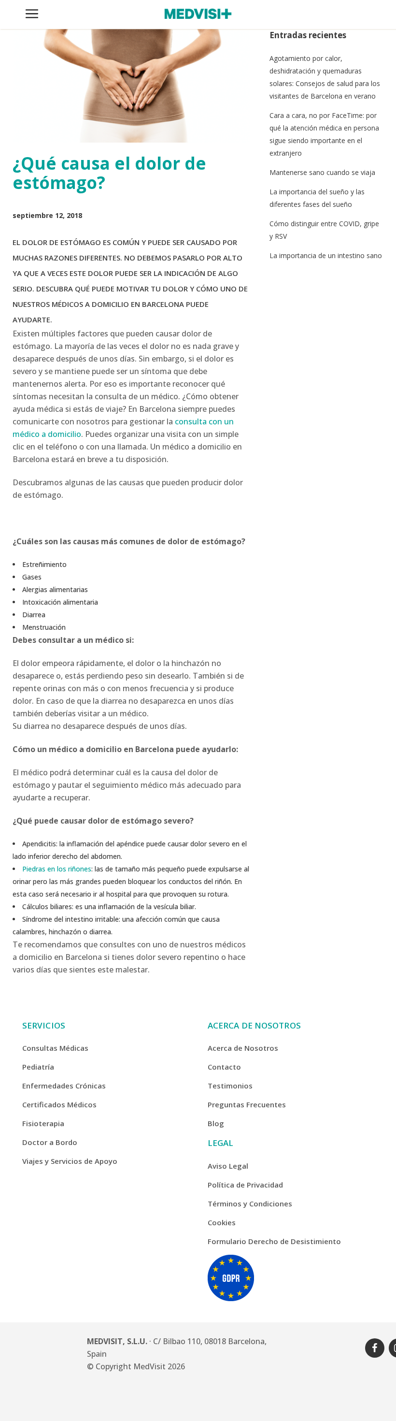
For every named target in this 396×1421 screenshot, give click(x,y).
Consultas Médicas (55, 1048)
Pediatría (38, 1067)
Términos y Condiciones (250, 1203)
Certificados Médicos (59, 1104)
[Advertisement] (326, 334)
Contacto (224, 1067)
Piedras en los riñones (56, 868)
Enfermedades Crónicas (64, 1085)
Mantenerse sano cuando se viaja (322, 172)
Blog (216, 1123)
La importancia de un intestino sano (325, 255)
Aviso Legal (228, 1166)
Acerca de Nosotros (243, 1048)
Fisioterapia (43, 1123)
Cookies (222, 1222)
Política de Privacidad (245, 1184)
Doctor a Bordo (49, 1142)
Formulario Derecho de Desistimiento (274, 1241)
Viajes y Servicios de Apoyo (69, 1161)
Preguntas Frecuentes (247, 1104)
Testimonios (230, 1085)
